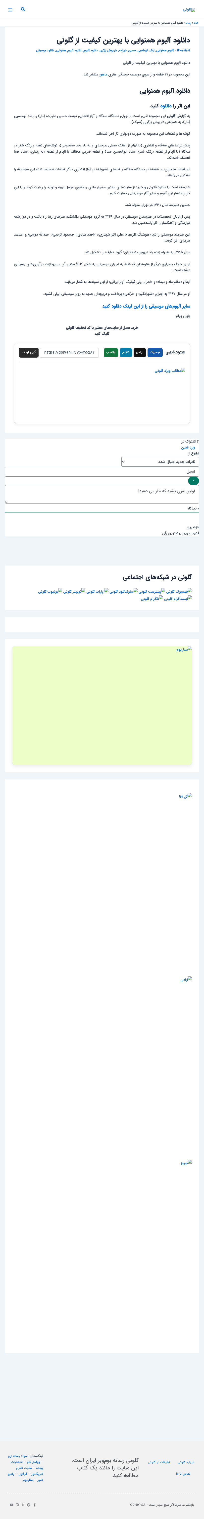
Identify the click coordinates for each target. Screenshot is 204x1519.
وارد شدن (188, 447)
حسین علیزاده (127, 50)
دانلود (166, 106)
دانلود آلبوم (90, 50)
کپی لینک (29, 352)
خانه (196, 23)
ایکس (139, 352)
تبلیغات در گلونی (159, 1462)
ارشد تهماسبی (146, 50)
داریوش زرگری (108, 50)
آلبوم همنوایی (165, 50)
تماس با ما (183, 1473)
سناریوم (28, 1480)
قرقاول (22, 1474)
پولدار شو (33, 1462)
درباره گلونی (186, 1462)
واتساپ (110, 352)
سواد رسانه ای (18, 1456)
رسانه (188, 23)
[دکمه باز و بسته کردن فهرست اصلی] (10, 10)
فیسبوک (155, 352)
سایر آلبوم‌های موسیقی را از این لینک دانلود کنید (146, 306)
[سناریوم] (102, 705)
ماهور (103, 74)
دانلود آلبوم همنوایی (69, 50)
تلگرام (125, 352)
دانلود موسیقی (45, 50)
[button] (22, 10)
